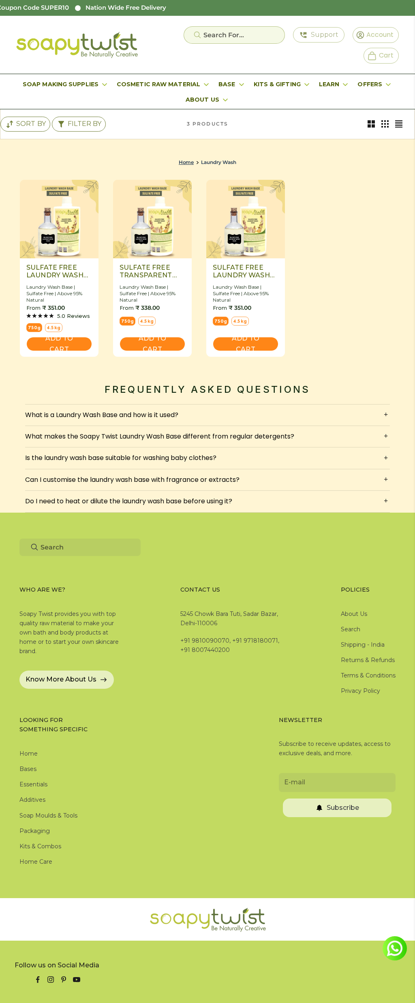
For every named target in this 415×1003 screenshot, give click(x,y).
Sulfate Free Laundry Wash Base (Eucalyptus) (241, 271)
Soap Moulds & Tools (48, 815)
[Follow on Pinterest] (64, 979)
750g (34, 327)
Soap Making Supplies (60, 84)
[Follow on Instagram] (51, 979)
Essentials (33, 784)
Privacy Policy (360, 690)
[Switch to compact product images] (398, 124)
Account (377, 34)
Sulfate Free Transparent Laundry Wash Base (148, 271)
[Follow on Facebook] (38, 979)
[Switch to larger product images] (371, 124)
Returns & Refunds (368, 660)
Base (226, 84)
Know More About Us (61, 679)
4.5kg (54, 327)
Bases (27, 769)
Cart (383, 55)
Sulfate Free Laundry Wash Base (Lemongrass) (54, 271)
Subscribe (343, 807)
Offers (369, 84)
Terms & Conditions (368, 675)
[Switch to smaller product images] (385, 124)
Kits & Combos (40, 846)
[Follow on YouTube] (77, 979)
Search (350, 629)
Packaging (34, 831)
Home (186, 162)
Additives (32, 799)
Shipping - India (363, 644)
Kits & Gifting (277, 84)
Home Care (35, 861)
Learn (329, 84)
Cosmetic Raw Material (158, 84)
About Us (202, 99)
